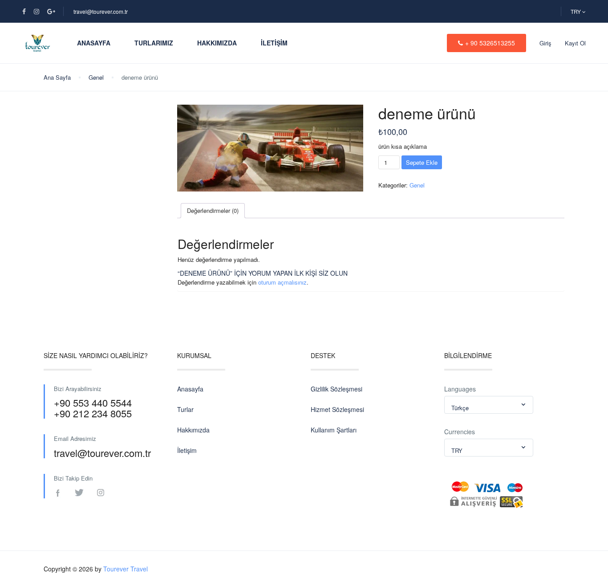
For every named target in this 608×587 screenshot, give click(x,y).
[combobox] (488, 405)
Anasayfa (93, 42)
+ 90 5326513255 (490, 42)
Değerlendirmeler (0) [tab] (213, 210)
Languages (460, 388)
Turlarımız (153, 42)
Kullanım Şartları (334, 429)
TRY (576, 11)
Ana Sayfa (57, 77)
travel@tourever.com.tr (100, 11)
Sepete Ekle (422, 162)
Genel (96, 77)
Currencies (459, 431)
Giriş (545, 43)
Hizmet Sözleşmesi (337, 409)
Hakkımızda (217, 42)
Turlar (185, 409)
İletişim (274, 42)
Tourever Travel (125, 568)
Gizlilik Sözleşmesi (336, 388)
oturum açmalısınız (282, 282)
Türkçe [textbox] (460, 408)
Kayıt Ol (575, 43)
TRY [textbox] (456, 450)
